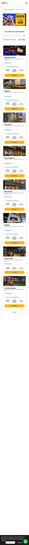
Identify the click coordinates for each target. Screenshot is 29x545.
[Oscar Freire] (14, 252)
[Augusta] (14, 84)
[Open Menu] (26, 3)
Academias (11, 9)
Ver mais (14, 312)
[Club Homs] (14, 118)
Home (6, 9)
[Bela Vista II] (14, 185)
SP (16, 9)
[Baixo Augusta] (14, 151)
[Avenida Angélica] (14, 281)
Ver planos (14, 75)
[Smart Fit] (4, 3)
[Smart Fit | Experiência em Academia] (14, 20)
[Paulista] (14, 218)
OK (10, 542)
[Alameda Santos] (14, 51)
